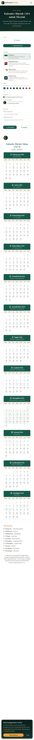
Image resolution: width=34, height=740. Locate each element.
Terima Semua (13, 735)
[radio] (17, 56)
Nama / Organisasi (8, 111)
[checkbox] (4, 97)
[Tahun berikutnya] (29, 40)
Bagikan (25, 127)
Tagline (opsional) (7, 117)
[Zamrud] (4, 88)
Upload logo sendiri (14, 103)
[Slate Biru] (7, 88)
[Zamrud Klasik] (17, 88)
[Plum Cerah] (26, 88)
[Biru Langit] (23, 88)
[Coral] (29, 88)
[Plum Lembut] (11, 88)
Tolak (27, 735)
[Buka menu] (31, 2)
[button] (6, 163)
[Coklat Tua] (20, 88)
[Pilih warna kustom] (4, 91)
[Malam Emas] (14, 88)
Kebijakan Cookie (9, 731)
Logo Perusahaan (7, 100)
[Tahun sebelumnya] (4, 40)
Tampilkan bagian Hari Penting (13, 97)
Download (11, 127)
